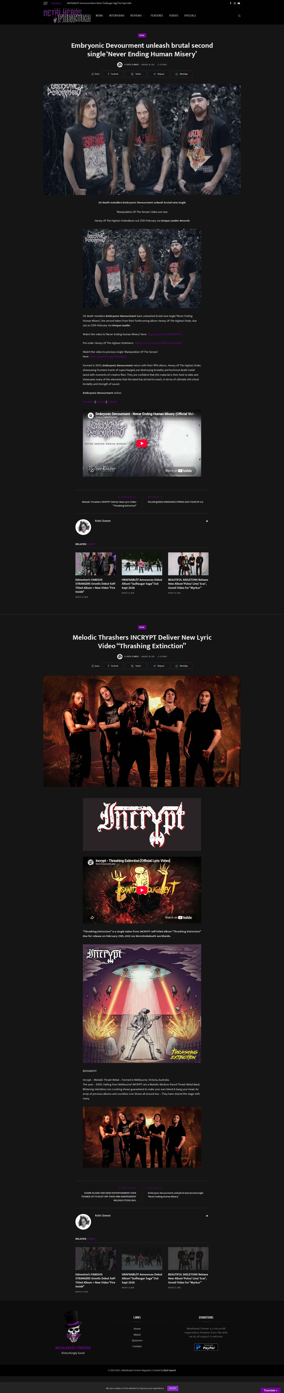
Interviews (117, 15)
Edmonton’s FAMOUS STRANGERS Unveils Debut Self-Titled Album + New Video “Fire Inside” (95, 586)
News (99, 15)
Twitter (101, 402)
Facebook (88, 402)
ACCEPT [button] (172, 1388)
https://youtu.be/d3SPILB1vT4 (164, 334)
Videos (173, 15)
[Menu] (45, 3)
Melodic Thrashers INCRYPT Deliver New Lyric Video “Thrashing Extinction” (109, 504)
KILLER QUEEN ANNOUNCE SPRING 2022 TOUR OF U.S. (176, 502)
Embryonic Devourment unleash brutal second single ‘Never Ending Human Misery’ (175, 1195)
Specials (190, 15)
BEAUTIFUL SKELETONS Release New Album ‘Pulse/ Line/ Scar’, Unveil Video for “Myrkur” (188, 584)
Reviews (136, 15)
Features (157, 15)
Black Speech (170, 1370)
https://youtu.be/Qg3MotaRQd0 (108, 356)
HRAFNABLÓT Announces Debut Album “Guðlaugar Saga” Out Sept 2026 (99, 3)
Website (112, 402)
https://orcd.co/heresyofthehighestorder (158, 343)
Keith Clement (133, 65)
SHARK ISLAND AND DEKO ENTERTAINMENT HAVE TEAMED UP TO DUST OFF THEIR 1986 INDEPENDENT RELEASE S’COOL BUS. (108, 1196)
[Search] (239, 15)
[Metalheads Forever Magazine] (66, 16)
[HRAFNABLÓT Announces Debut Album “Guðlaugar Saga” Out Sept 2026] (142, 563)
